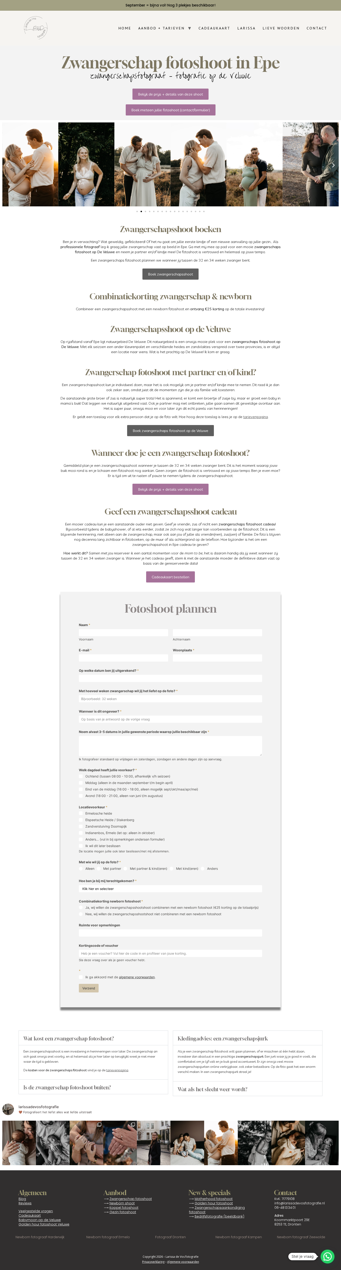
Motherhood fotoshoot (214, 1198)
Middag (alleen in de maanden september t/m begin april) (129, 783)
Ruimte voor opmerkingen (99, 925)
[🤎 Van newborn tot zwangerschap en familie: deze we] (322, 1143)
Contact (317, 28)
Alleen (89, 868)
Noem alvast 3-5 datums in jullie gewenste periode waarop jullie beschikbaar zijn (144, 732)
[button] (7, 165)
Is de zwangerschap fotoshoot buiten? (67, 1087)
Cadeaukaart (214, 28)
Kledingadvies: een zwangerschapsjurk (223, 1039)
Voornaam (86, 639)
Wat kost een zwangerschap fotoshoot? (68, 1039)
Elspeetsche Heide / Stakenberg (109, 820)
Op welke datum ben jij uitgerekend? (109, 670)
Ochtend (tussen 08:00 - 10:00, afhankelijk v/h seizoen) (127, 776)
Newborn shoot (122, 1203)
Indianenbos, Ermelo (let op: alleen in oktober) (120, 833)
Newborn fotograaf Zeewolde (301, 1237)
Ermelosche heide (98, 813)
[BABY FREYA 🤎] (288, 1143)
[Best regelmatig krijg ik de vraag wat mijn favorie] (19, 1143)
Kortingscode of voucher (98, 945)
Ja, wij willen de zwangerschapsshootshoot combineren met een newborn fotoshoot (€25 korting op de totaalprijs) (172, 907)
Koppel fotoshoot (123, 1207)
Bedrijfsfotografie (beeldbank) (219, 1216)
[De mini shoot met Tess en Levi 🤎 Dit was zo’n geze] (254, 1143)
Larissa (246, 28)
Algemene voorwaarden (183, 1262)
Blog (22, 1198)
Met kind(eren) (187, 868)
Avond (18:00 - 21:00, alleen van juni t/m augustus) (124, 796)
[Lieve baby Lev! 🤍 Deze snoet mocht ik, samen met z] (53, 1143)
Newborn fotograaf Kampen (239, 1237)
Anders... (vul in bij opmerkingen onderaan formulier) (125, 839)
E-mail (85, 650)
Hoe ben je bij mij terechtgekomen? (108, 881)
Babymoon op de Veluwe (40, 1220)
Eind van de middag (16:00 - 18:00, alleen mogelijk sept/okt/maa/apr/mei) (141, 789)
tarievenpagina (255, 416)
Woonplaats (183, 650)
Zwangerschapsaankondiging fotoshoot (217, 1209)
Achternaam (181, 639)
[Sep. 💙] (187, 1143)
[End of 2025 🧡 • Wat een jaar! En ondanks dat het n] (153, 1143)
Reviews (25, 1203)
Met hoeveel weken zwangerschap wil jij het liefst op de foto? (128, 691)
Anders (212, 868)
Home (124, 28)
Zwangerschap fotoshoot (130, 1198)
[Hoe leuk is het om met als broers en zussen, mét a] (86, 1143)
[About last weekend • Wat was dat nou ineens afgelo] (221, 1143)
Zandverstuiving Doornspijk (106, 826)
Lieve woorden (281, 28)
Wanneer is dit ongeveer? (100, 711)
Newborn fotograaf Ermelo (108, 1237)
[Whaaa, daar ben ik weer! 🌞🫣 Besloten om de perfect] (120, 1143)
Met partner (112, 868)
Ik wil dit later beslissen (102, 846)
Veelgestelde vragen (36, 1211)
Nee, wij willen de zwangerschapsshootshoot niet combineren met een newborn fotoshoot (153, 914)
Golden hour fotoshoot (214, 1203)
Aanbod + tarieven (161, 28)
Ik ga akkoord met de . (120, 977)
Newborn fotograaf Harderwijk (40, 1237)
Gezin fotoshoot (122, 1212)
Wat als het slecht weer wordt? (213, 1089)
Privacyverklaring (153, 1262)
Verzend (88, 988)
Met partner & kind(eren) (148, 868)
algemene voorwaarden (137, 977)
